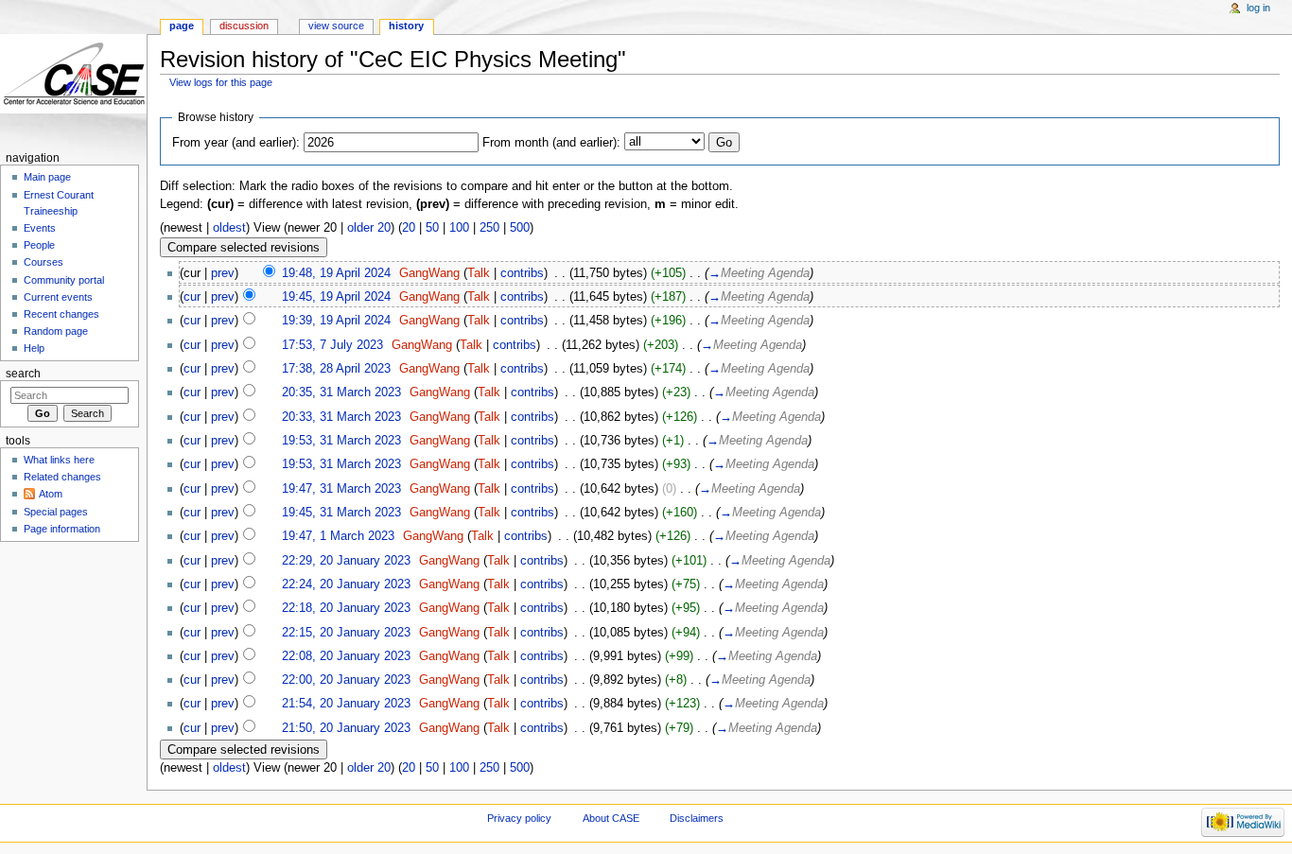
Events (40, 228)
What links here (59, 459)
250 (489, 228)
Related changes (62, 476)
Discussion (244, 25)
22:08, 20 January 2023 (346, 656)
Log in (1258, 7)
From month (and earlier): (551, 142)
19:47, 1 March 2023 (338, 536)
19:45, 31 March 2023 (341, 512)
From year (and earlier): (236, 142)
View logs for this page (220, 82)
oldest (229, 228)
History (406, 25)
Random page (56, 331)
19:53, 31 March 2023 (341, 440)
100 (459, 228)
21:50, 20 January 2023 (346, 728)
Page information (62, 528)
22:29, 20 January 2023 (346, 560)
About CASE (611, 818)
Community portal (64, 280)
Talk (478, 273)
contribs (522, 273)
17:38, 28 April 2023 (336, 368)
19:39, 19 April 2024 (336, 320)
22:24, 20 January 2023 (346, 584)
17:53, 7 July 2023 (332, 345)
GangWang (429, 273)
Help (34, 348)
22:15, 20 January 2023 (346, 632)
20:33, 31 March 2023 (341, 417)
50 (432, 228)
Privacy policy (519, 818)
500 (520, 228)
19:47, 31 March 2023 (341, 489)
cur (192, 297)
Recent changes (61, 314)
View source (336, 25)
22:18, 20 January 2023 (346, 608)
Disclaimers (697, 818)
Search (23, 373)
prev (223, 273)
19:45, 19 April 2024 (336, 297)
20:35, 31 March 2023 (341, 392)
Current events (58, 297)
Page (181, 25)
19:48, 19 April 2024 (336, 273)
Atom (50, 493)
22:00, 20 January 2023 (346, 680)
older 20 (369, 228)
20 (408, 228)
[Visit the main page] (73, 73)
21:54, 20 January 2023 (346, 703)
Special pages (56, 511)
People (39, 245)
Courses (43, 262)
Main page (47, 177)
